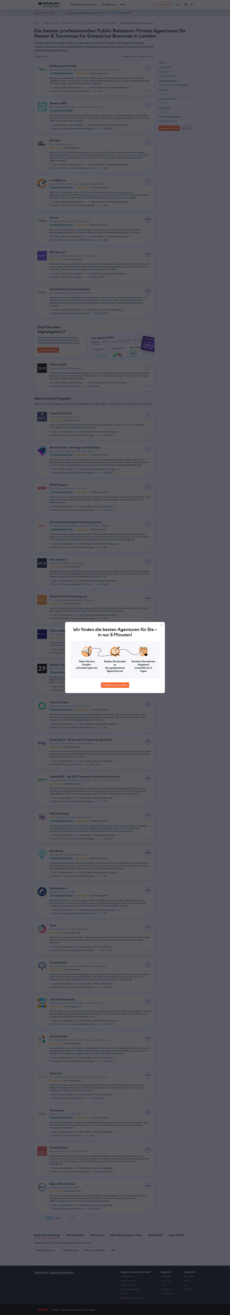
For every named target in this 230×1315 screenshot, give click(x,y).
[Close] (162, 625)
